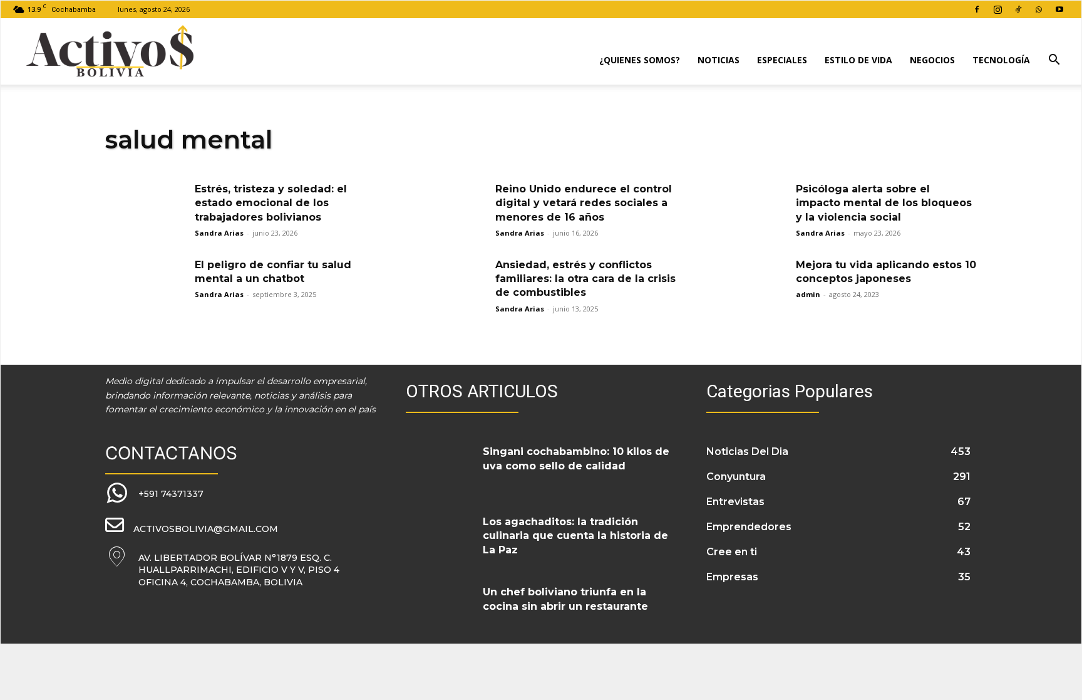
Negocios (932, 60)
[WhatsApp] (1038, 9)
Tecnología (1001, 60)
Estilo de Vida (858, 60)
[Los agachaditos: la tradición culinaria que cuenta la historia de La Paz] (439, 537)
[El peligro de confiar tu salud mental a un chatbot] (146, 286)
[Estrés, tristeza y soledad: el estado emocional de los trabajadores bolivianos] (146, 210)
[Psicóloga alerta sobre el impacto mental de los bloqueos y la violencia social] (747, 210)
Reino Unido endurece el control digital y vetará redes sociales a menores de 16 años (583, 203)
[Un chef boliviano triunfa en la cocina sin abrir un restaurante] (439, 607)
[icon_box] (154, 493)
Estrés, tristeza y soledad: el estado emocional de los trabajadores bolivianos (271, 203)
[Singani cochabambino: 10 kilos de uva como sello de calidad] (439, 467)
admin (808, 294)
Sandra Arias (219, 233)
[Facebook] (976, 9)
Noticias (718, 60)
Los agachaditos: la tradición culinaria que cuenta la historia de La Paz (575, 536)
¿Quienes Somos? (639, 60)
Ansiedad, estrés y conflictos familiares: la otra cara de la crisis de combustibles (585, 279)
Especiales (782, 60)
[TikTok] (1018, 9)
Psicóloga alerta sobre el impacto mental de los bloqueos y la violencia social (884, 203)
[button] (1054, 61)
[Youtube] (1059, 9)
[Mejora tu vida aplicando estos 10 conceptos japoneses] (747, 286)
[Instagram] (997, 9)
